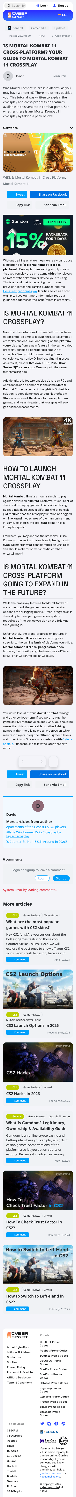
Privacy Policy (16, 1367)
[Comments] (53, 761)
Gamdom (12, 1481)
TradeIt (11, 1471)
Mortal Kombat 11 (16, 184)
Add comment (63, 35)
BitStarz (12, 1486)
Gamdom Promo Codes (54, 1396)
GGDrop (12, 1461)
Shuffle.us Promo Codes (51, 1376)
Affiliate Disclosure (19, 1377)
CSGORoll (13, 1430)
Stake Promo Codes (52, 1406)
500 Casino (14, 1456)
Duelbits (12, 1476)
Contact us (14, 1357)
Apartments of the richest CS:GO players (36, 827)
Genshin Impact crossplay (20, 291)
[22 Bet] (38, 235)
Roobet (12, 1440)
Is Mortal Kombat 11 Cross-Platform (38, 177)
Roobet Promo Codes (53, 1350)
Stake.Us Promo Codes (50, 1413)
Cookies (12, 1362)
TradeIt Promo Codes (53, 1401)
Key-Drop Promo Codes (50, 1389)
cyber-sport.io (49, 1487)
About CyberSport (19, 1347)
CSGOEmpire (14, 1435)
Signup (61, 878)
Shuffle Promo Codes (53, 1369)
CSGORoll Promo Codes (50, 1343)
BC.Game (12, 1451)
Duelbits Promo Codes (54, 1355)
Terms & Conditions (19, 1382)
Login (42, 878)
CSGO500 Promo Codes (50, 1362)
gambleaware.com (51, 1473)
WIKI (6, 177)
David (20, 76)
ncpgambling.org (50, 1476)
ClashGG (12, 1466)
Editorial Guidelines (19, 1352)
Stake (10, 1445)
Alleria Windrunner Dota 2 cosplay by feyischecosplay (33, 834)
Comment (20, 959)
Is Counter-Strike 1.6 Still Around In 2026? (36, 842)
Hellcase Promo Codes (54, 1383)
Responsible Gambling (20, 1372)
